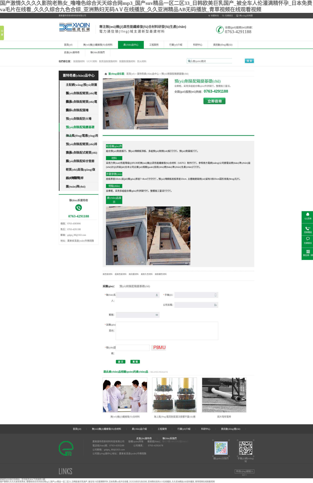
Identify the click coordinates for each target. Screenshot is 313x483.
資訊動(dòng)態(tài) (222, 45)
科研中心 (197, 45)
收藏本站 (215, 16)
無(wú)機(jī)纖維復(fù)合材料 (97, 45)
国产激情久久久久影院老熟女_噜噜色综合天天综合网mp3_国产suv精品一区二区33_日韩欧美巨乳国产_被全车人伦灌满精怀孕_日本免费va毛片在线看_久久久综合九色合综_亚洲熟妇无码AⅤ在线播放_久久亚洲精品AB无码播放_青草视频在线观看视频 (107, 482)
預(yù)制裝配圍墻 (77, 110)
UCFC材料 (92, 61)
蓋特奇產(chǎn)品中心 (79, 75)
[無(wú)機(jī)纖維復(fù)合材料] (125, 395)
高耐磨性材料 (161, 274)
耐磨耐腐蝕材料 (127, 61)
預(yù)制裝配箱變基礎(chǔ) (174, 74)
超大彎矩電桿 (74, 178)
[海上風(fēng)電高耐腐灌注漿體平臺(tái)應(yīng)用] (174, 395)
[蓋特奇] (74, 30)
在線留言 (229, 16)
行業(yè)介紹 (175, 45)
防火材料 (141, 61)
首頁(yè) (68, 45)
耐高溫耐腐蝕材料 (108, 61)
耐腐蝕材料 (79, 61)
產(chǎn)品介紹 (139, 429)
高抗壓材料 (134, 274)
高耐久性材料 (147, 274)
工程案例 (153, 45)
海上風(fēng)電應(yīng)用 (82, 135)
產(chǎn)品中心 (130, 45)
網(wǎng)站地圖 (246, 16)
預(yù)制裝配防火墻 (78, 118)
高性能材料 (107, 274)
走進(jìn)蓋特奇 (72, 52)
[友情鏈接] (66, 474)
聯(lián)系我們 (97, 52)
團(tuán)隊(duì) (75, 186)
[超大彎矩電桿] (224, 395)
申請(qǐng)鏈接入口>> (244, 471)
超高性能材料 (121, 274)
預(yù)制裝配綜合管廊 (80, 161)
